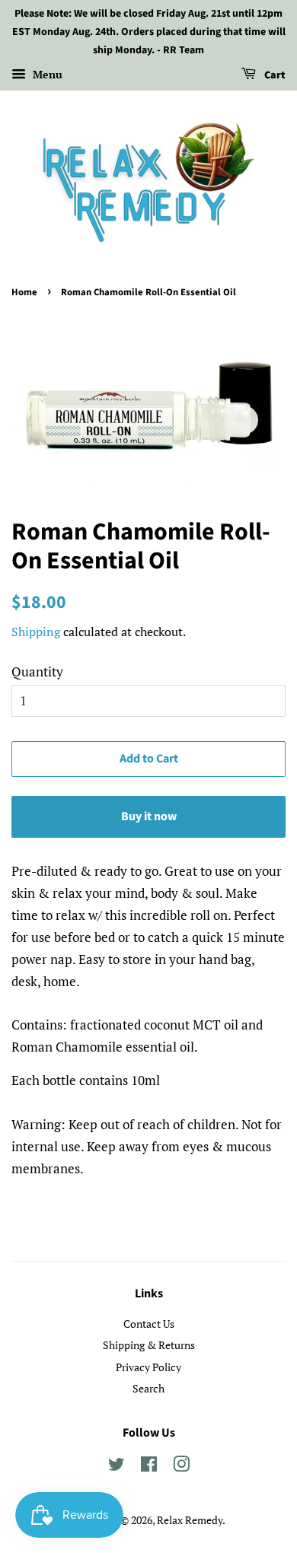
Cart (274, 76)
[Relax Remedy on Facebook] (149, 1466)
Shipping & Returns (149, 1345)
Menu (46, 75)
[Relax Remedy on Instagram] (181, 1466)
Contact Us (148, 1323)
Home (24, 292)
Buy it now (149, 816)
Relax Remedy (189, 1520)
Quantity (37, 671)
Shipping (35, 631)
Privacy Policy (148, 1367)
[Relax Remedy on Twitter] (116, 1466)
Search (148, 1388)
